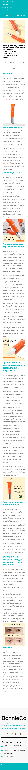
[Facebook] (7, 734)
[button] (23, 62)
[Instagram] (16, 734)
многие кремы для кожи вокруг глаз (16, 446)
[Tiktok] (12, 734)
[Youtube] (20, 734)
